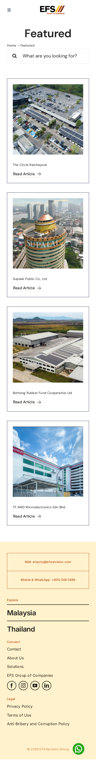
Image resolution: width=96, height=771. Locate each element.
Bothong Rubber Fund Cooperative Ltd (42, 393)
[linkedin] (46, 685)
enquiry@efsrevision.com (52, 562)
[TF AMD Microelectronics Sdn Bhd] (48, 462)
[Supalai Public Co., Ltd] (48, 233)
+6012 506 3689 (63, 580)
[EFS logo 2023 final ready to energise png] (52, 7)
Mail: (29, 562)
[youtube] (35, 685)
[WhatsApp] (78, 745)
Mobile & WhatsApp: (36, 580)
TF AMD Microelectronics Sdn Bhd (39, 507)
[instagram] (23, 685)
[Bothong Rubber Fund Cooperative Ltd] (48, 347)
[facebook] (11, 685)
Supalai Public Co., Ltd (30, 279)
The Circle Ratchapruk (30, 165)
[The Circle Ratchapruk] (48, 119)
